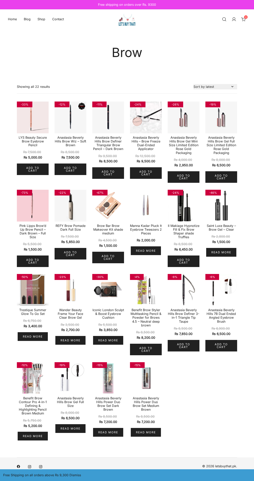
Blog (27, 19)
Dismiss (75, 475)
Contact (58, 19)
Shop (41, 19)
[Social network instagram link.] (29, 466)
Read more (146, 250)
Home (12, 19)
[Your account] (234, 19)
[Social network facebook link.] (18, 466)
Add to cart (32, 169)
